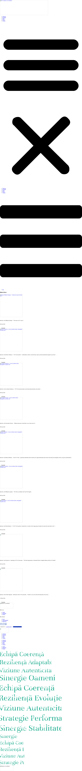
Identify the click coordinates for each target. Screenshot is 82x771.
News (3, 19)
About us (4, 16)
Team (3, 18)
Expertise (4, 17)
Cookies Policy (9, 626)
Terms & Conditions (17, 626)
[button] (41, 104)
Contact (3, 20)
